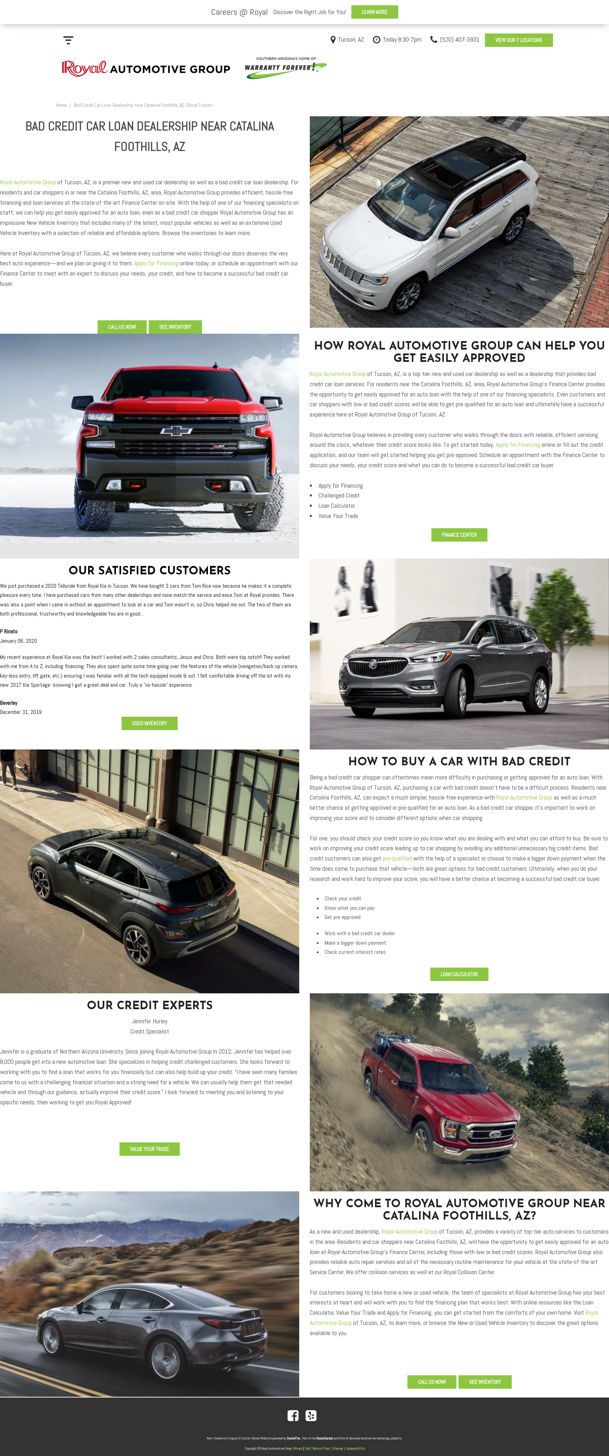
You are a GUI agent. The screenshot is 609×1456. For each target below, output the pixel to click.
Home (62, 105)
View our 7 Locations (519, 40)
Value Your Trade (149, 1149)
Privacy (297, 1448)
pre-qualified (397, 858)
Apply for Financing (156, 263)
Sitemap (337, 1448)
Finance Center (459, 534)
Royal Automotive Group (28, 182)
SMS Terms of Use (317, 1448)
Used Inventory (149, 723)
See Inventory (175, 326)
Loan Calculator (459, 974)
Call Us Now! (122, 326)
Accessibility (356, 1448)
